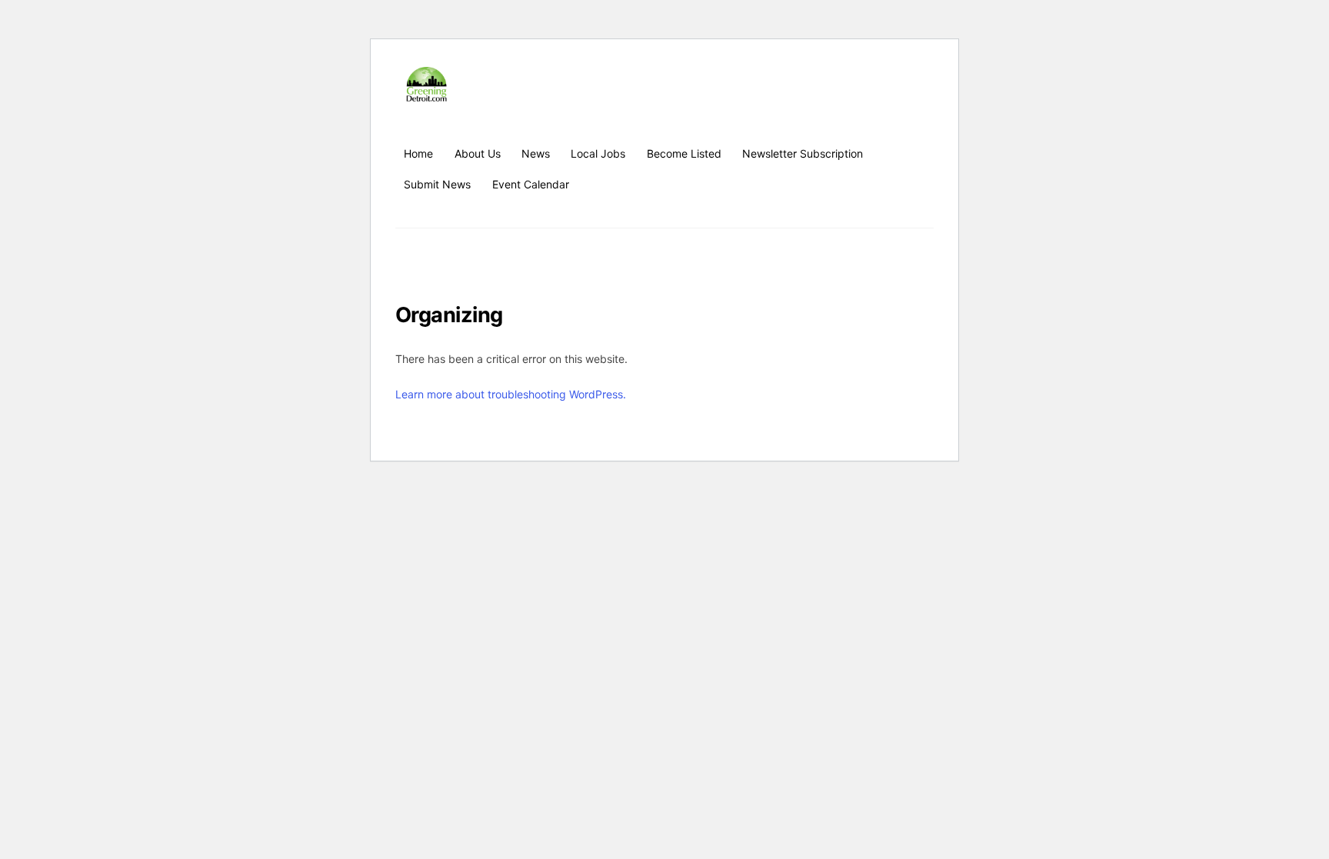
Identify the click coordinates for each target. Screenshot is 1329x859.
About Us (478, 153)
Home (418, 153)
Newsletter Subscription (802, 153)
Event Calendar (530, 184)
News (535, 153)
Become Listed (684, 153)
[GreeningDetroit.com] (426, 94)
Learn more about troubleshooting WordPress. (510, 394)
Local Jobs (598, 153)
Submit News (437, 184)
